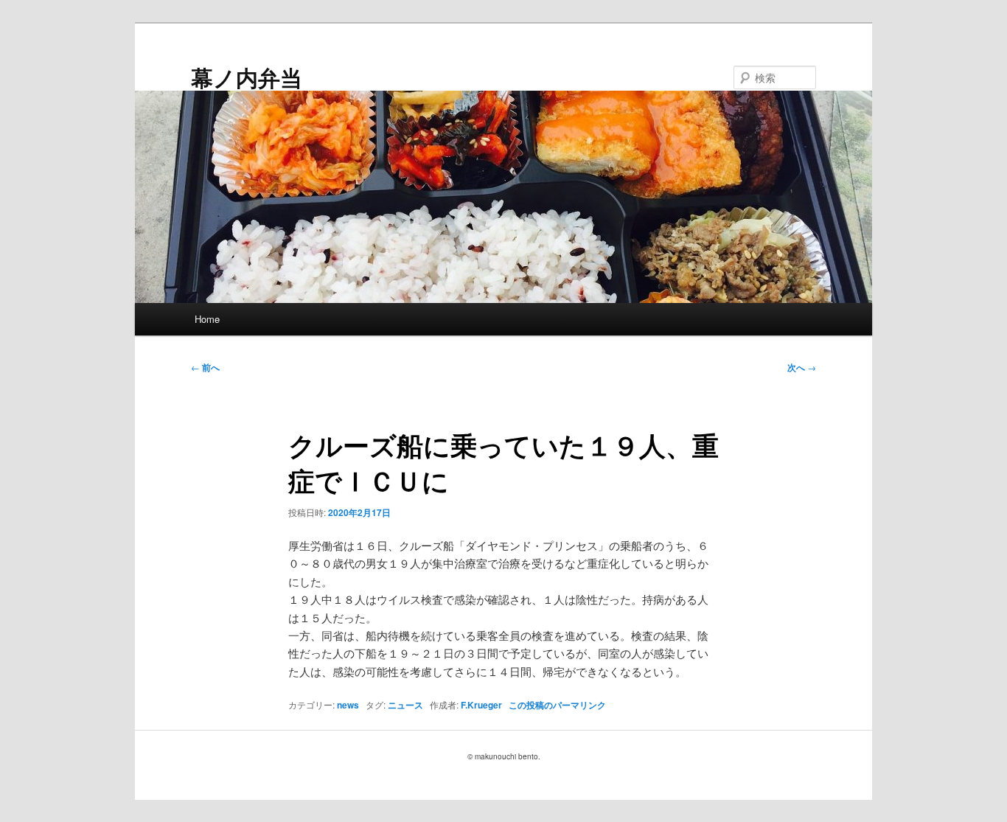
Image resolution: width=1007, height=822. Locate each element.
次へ (801, 367)
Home (207, 319)
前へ (205, 367)
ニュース (405, 704)
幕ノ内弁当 (246, 77)
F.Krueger (481, 704)
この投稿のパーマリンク (557, 704)
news (348, 704)
